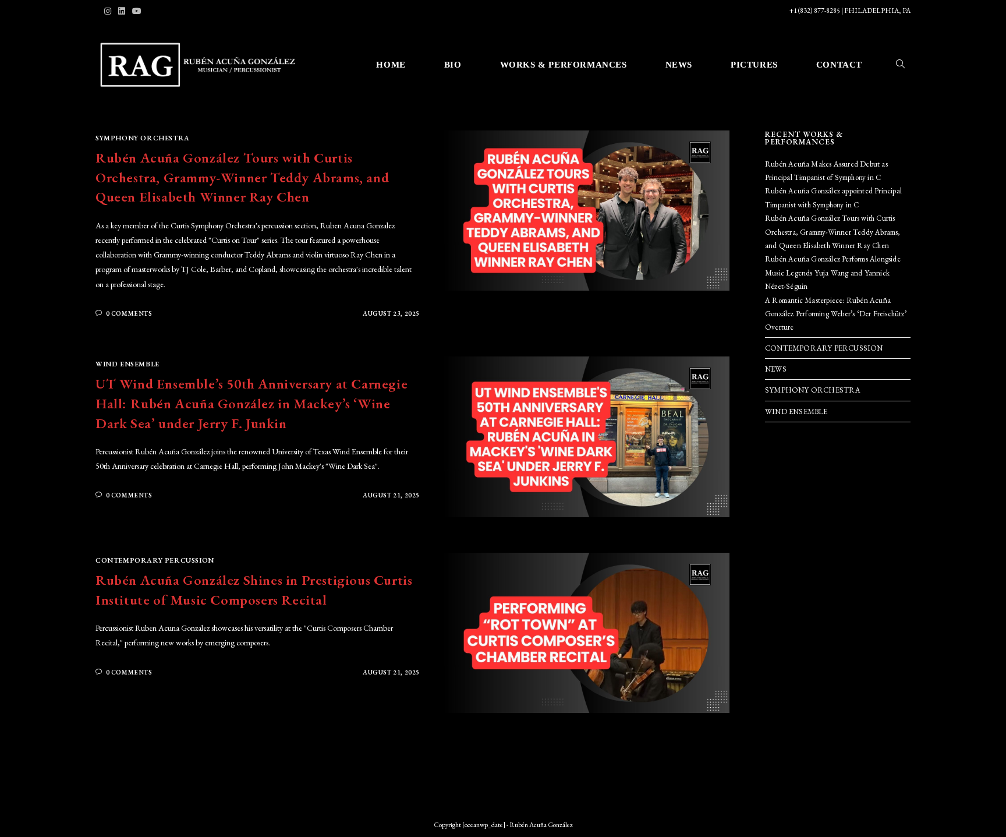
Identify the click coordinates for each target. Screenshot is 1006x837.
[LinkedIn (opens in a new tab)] (122, 11)
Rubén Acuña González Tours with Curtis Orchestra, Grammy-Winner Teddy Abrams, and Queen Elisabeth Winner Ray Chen (242, 177)
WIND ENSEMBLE (127, 364)
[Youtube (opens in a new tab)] (137, 11)
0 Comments (129, 313)
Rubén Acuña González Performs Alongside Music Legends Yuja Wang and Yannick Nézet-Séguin (833, 272)
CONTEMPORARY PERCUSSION (154, 560)
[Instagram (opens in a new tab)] (109, 11)
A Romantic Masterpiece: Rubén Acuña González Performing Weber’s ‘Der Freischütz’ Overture (835, 314)
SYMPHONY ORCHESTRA (142, 138)
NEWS (776, 369)
